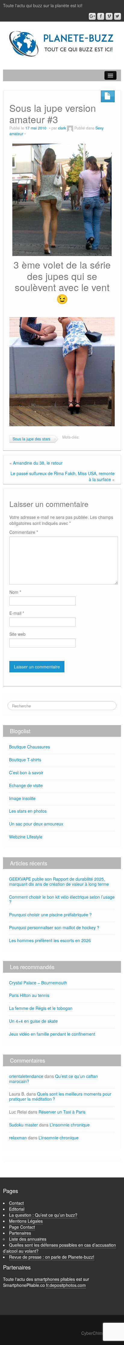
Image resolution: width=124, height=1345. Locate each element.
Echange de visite (26, 785)
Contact (16, 1203)
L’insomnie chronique (70, 1125)
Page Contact (22, 1227)
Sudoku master (23, 1125)
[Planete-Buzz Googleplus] (92, 16)
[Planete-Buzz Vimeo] (109, 16)
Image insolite (22, 798)
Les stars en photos (28, 811)
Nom (15, 592)
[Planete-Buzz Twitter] (117, 16)
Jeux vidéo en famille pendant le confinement (52, 1034)
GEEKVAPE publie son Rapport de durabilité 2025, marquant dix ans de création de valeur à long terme (59, 881)
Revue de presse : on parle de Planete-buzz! (51, 1257)
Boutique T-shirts (25, 760)
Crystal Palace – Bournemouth (38, 983)
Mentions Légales (26, 1221)
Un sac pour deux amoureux (36, 824)
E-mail (16, 613)
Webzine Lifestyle (25, 837)
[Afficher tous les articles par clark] (70, 128)
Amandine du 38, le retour (38, 463)
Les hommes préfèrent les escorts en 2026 (50, 940)
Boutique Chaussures (29, 747)
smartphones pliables (54, 1279)
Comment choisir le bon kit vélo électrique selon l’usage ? (62, 899)
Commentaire (23, 532)
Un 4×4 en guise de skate (33, 1021)
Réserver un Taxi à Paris (62, 1112)
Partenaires (20, 1233)
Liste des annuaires (27, 1239)
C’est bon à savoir (26, 772)
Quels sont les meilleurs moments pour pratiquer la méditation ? (60, 1096)
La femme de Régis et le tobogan (41, 1008)
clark (62, 128)
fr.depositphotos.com (66, 1285)
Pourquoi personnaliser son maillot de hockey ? (54, 927)
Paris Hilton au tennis (29, 995)
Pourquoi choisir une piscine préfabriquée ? (50, 915)
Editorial (16, 1209)
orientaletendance (26, 1076)
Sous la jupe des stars (31, 439)
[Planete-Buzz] (62, 44)
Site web (17, 634)
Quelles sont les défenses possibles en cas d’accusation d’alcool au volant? (59, 1248)
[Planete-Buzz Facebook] (100, 16)
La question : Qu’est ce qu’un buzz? (43, 1215)
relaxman (18, 1138)
